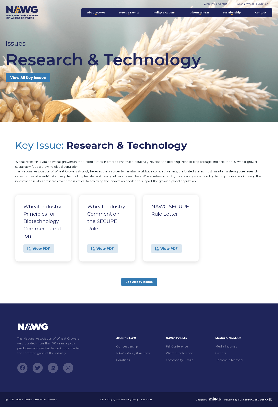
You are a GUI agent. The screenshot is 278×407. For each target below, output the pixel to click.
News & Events (129, 12)
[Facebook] (22, 368)
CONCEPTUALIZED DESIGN (253, 399)
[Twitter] (38, 368)
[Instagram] (68, 368)
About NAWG (96, 12)
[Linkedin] (53, 368)
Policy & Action (163, 12)
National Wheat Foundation (251, 3)
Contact (260, 12)
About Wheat (199, 12)
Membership (232, 12)
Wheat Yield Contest (215, 3)
